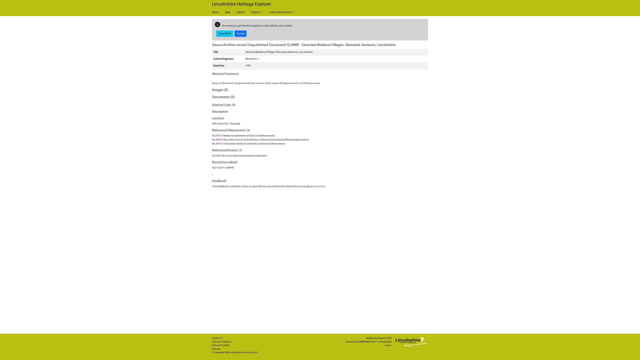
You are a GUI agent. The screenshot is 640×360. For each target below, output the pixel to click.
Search (240, 12)
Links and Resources (280, 12)
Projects (255, 12)
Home (215, 12)
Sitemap (216, 349)
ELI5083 (216, 155)
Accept (240, 33)
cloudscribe (385, 342)
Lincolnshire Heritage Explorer (241, 4)
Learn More (224, 33)
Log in (388, 345)
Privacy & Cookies (221, 345)
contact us (319, 186)
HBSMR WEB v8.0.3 (367, 342)
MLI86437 (217, 143)
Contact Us (217, 338)
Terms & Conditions (221, 342)
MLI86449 (217, 139)
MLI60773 (217, 135)
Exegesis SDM (384, 338)
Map (227, 12)
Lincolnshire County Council (244, 352)
